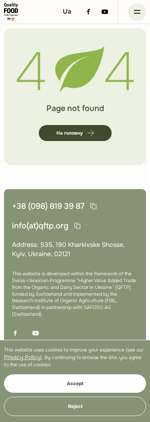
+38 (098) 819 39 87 (48, 206)
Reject (75, 406)
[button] (137, 12)
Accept (75, 383)
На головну (69, 133)
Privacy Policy (22, 357)
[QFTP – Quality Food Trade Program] (11, 12)
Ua (67, 11)
